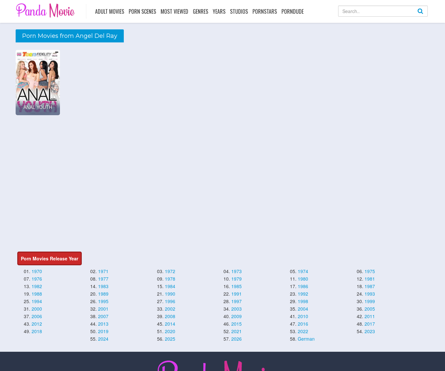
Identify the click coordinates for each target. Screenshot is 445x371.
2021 (236, 331)
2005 (370, 308)
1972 (170, 271)
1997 (236, 301)
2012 (37, 323)
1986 (303, 286)
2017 (370, 323)
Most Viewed (174, 11)
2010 (303, 316)
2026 (236, 338)
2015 (236, 323)
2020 (170, 331)
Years (219, 11)
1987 (370, 286)
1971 (103, 271)
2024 (103, 338)
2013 (103, 323)
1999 (370, 301)
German (306, 338)
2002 (170, 308)
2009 (236, 316)
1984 (170, 286)
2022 (303, 331)
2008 (170, 316)
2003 (236, 308)
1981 (370, 278)
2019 (103, 331)
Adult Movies (109, 11)
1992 (303, 293)
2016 (303, 323)
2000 (37, 308)
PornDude (292, 11)
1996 (170, 301)
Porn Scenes (142, 11)
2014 (170, 323)
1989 (103, 293)
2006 (37, 316)
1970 (37, 271)
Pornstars (264, 11)
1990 (170, 293)
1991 (236, 293)
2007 (103, 316)
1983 (103, 286)
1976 (37, 278)
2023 (370, 331)
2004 (303, 308)
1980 (303, 278)
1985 (236, 286)
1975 (370, 271)
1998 (303, 301)
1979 (236, 278)
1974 (303, 271)
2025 (170, 338)
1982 (37, 286)
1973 (236, 271)
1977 (103, 278)
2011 (370, 316)
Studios (239, 11)
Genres (200, 11)
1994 (37, 301)
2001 (103, 308)
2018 (37, 331)
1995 (103, 301)
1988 (37, 293)
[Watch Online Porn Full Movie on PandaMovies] (46, 10)
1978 (170, 278)
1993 (370, 293)
